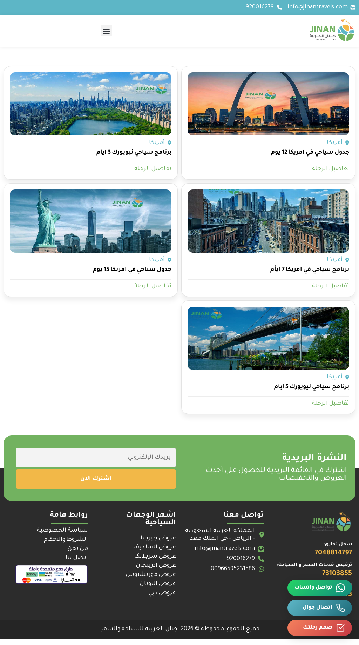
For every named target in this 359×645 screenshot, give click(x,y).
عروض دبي (162, 593)
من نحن (78, 549)
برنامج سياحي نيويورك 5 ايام (311, 387)
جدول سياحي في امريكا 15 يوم (132, 270)
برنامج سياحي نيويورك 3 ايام (133, 152)
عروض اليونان (158, 584)
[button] (106, 30)
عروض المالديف (154, 547)
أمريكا (335, 143)
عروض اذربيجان (156, 566)
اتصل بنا (77, 558)
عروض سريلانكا (155, 556)
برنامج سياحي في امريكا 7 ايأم (309, 270)
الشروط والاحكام (66, 540)
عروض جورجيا (158, 538)
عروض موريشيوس (151, 575)
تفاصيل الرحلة (330, 169)
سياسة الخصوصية (62, 530)
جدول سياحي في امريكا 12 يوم (310, 152)
